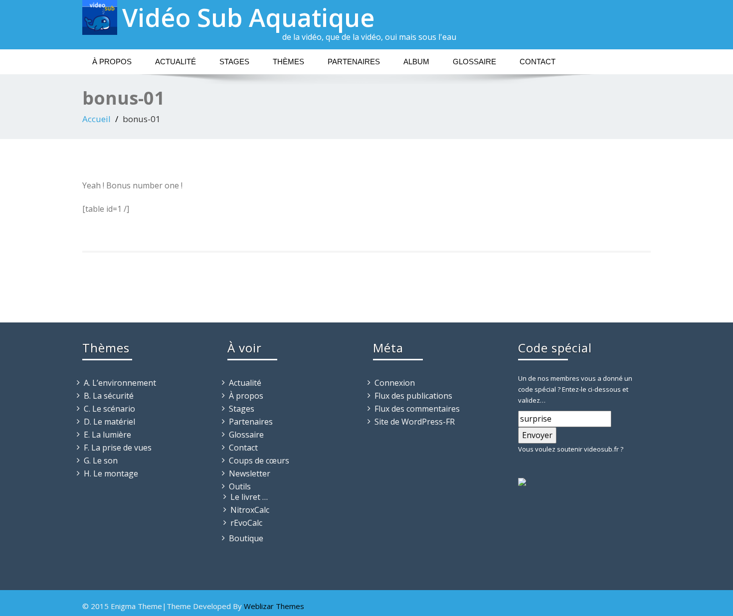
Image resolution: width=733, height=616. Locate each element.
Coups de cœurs (259, 460)
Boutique (246, 538)
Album (416, 61)
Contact (537, 61)
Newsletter (249, 473)
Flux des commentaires (417, 408)
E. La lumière (107, 434)
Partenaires (354, 61)
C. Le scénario (109, 408)
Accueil (96, 119)
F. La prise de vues (118, 447)
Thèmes (288, 61)
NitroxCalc (249, 509)
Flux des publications (413, 395)
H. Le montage (111, 473)
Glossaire (474, 61)
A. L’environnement (120, 382)
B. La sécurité (109, 395)
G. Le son (101, 460)
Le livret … (249, 496)
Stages (234, 61)
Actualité (175, 61)
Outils (240, 486)
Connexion (394, 382)
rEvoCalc (246, 522)
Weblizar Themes (274, 606)
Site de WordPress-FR (414, 421)
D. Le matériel (109, 421)
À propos (112, 61)
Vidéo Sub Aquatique (248, 17)
